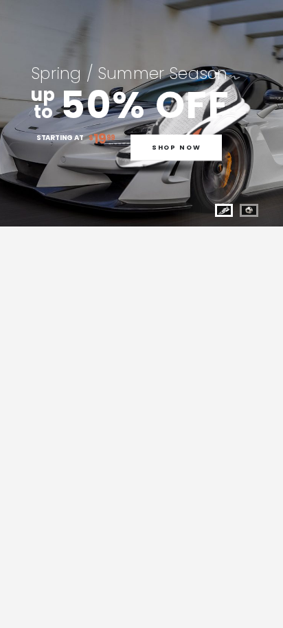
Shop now (176, 147)
